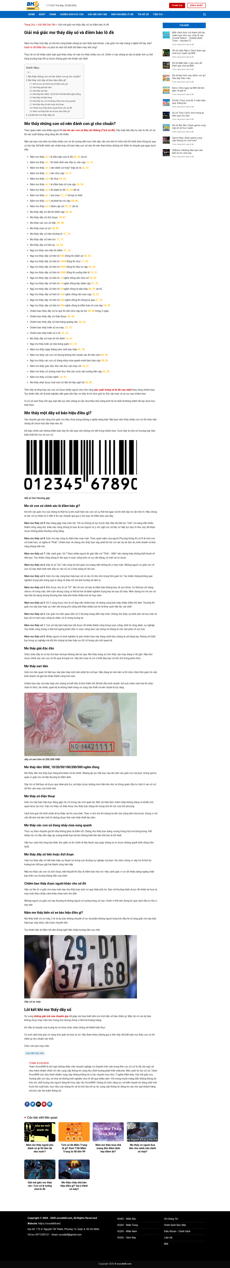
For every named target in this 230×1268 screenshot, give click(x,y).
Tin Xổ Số (143, 14)
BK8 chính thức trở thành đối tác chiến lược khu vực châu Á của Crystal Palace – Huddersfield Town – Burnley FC (188, 36)
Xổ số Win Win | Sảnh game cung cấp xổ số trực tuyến (189, 126)
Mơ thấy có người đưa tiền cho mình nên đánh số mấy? (142, 1148)
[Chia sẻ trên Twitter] (32, 1104)
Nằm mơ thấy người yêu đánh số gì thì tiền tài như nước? (39, 1148)
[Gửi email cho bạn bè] (38, 1104)
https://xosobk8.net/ (49, 1223)
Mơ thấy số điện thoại (42, 97)
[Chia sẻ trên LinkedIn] (49, 1104)
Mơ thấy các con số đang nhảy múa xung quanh (54, 101)
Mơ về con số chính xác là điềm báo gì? (50, 84)
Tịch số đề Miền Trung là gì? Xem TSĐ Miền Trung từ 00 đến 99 (74, 1148)
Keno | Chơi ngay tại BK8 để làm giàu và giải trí (188, 89)
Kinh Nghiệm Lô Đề (122, 14)
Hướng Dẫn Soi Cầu (72, 14)
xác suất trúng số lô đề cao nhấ (112, 389)
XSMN (52, 14)
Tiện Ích (158, 14)
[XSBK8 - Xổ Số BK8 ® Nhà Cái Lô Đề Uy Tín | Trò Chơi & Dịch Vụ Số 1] (32, 5)
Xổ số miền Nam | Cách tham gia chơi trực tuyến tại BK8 (188, 52)
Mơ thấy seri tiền (40, 91)
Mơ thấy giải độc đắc (42, 87)
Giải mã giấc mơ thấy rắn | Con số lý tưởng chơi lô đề (40, 1186)
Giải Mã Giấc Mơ (97, 14)
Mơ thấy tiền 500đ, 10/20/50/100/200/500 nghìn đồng (57, 94)
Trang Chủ (29, 24)
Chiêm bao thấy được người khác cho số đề (52, 108)
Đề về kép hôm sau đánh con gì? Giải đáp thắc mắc (189, 77)
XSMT (42, 14)
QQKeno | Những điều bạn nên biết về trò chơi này (187, 151)
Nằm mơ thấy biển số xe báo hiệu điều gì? (51, 111)
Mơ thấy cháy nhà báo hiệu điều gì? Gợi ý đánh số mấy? (74, 1186)
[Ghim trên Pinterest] (44, 1104)
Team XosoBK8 (39, 1063)
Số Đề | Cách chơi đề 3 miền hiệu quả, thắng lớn (189, 102)
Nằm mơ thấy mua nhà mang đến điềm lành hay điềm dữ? (108, 1148)
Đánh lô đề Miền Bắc (35, 47)
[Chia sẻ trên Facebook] (27, 1104)
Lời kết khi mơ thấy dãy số (41, 115)
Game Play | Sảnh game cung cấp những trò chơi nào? (187, 139)
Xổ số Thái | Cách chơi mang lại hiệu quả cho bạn (188, 114)
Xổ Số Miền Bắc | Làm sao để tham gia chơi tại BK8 (187, 64)
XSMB (31, 14)
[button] (204, 14)
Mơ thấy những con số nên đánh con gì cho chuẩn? (54, 76)
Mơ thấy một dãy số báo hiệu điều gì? (47, 80)
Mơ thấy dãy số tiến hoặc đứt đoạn (48, 104)
